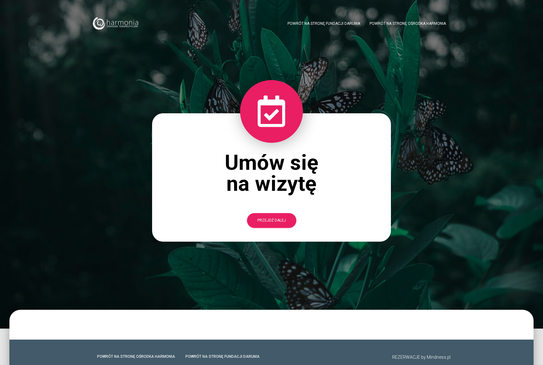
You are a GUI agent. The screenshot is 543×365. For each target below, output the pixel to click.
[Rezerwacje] (116, 23)
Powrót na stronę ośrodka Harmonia (408, 23)
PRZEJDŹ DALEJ (271, 220)
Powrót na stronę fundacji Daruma (324, 23)
